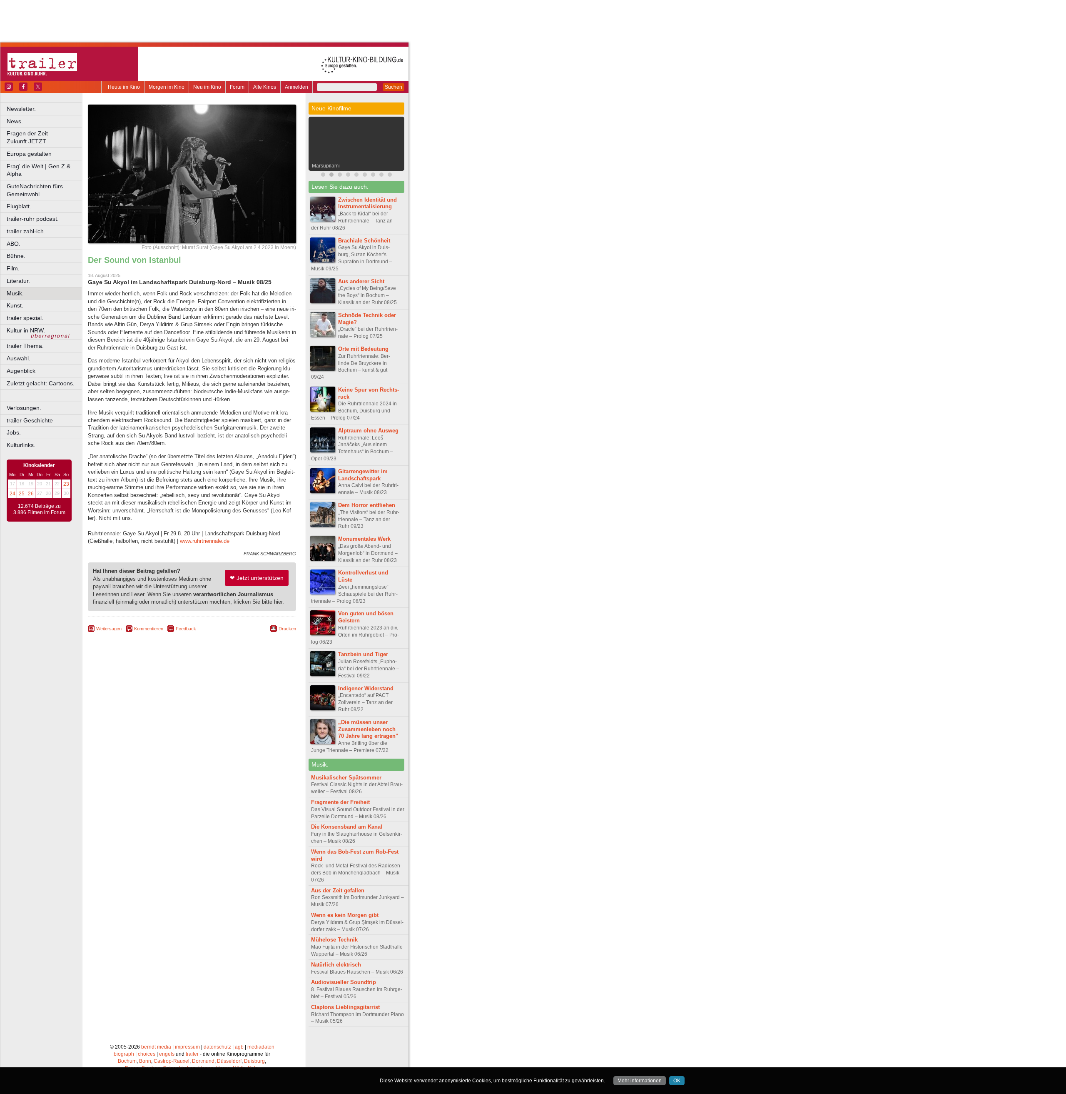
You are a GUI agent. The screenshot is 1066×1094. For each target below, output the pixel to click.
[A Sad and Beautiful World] (373, 175)
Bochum (127, 1061)
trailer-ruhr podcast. (33, 218)
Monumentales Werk (364, 539)
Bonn (145, 1061)
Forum (237, 87)
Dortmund (203, 1061)
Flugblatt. (19, 206)
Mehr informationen (640, 1081)
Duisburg (254, 1061)
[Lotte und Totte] (390, 175)
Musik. (15, 293)
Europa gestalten (29, 153)
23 (66, 484)
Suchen (393, 87)
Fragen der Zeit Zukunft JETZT (45, 137)
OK (676, 1081)
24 (12, 494)
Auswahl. (18, 358)
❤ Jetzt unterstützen (257, 577)
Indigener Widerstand (366, 688)
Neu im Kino (207, 87)
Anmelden (296, 87)
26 (31, 494)
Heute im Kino (124, 87)
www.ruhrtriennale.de (204, 541)
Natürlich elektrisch (336, 965)
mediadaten (260, 1047)
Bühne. (16, 255)
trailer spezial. (25, 318)
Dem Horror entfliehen (366, 505)
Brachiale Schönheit (364, 240)
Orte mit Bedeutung (363, 349)
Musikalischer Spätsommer (346, 777)
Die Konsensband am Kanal (346, 827)
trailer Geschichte (30, 420)
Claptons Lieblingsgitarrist (345, 1007)
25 (22, 494)
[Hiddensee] (348, 175)
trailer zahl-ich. (26, 231)
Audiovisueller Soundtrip (343, 982)
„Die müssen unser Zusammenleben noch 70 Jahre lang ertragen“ (368, 729)
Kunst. (15, 305)
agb (239, 1047)
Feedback (186, 628)
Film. (13, 268)
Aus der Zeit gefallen (337, 890)
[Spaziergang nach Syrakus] (340, 175)
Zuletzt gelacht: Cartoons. (41, 383)
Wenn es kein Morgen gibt (345, 915)
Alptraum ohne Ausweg (368, 430)
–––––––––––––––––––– (40, 395)
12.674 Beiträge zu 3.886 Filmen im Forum (39, 509)
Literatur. (18, 280)
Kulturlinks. (21, 445)
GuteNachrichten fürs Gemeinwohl (35, 190)
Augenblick (21, 370)
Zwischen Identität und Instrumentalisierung (367, 203)
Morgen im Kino (166, 87)
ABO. (13, 243)
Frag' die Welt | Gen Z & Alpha (38, 170)
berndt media (156, 1047)
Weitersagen (109, 628)
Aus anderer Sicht (361, 281)
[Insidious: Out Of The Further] (323, 175)
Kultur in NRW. (26, 330)
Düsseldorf (229, 1061)
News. (15, 121)
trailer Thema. (25, 345)
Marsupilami (326, 166)
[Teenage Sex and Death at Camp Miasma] (356, 175)
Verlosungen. (24, 408)
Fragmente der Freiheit (340, 802)
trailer (192, 1054)
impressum (187, 1047)
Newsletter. (21, 108)
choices (146, 1054)
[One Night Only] (365, 175)
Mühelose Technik (334, 940)
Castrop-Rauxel (171, 1061)
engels (166, 1054)
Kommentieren (148, 628)
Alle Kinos (264, 87)
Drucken (287, 628)
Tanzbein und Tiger (363, 654)
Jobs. (14, 432)
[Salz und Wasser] (381, 175)
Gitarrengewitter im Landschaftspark (363, 475)
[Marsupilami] (331, 175)
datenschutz (217, 1047)
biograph (124, 1054)
